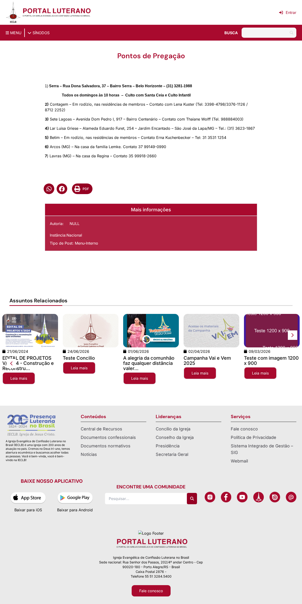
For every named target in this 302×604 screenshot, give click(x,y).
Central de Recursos (101, 428)
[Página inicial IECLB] (13, 12)
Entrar (291, 12)
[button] (49, 188)
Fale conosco (244, 428)
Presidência (168, 445)
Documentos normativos (105, 445)
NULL (75, 223)
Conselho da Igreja (175, 437)
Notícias (89, 454)
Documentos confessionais (108, 437)
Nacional (74, 235)
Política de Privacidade (253, 437)
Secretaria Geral (172, 454)
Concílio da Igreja (173, 428)
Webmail (239, 460)
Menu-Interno (86, 243)
